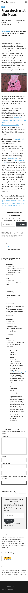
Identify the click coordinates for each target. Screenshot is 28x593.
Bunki (9, 234)
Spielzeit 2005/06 (18, 139)
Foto (22, 570)
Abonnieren (21, 224)
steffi (7, 279)
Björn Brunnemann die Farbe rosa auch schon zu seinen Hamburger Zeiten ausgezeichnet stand (13, 203)
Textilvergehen (8, 2)
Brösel (3, 234)
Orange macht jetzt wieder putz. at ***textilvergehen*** (16, 389)
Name (3, 457)
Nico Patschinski (12, 237)
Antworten (10, 274)
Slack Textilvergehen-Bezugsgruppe (13, 538)
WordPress (8, 588)
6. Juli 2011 (13, 359)
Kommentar (5, 436)
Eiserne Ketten (13, 570)
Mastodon (9, 247)
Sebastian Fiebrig (15, 244)
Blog (3, 6)
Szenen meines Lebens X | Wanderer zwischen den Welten (14, 354)
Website (3, 470)
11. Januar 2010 (6, 24)
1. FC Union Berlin (18, 232)
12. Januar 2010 (10, 266)
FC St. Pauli (15, 234)
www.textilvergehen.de (14, 250)
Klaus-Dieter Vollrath (9, 235)
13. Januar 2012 (14, 394)
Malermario (5, 31)
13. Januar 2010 (10, 340)
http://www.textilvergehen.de (18, 372)
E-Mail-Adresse (6, 463)
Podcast (14, 572)
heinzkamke (9, 264)
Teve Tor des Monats (18, 574)
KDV (21, 234)
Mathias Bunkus (11, 158)
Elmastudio (10, 589)
